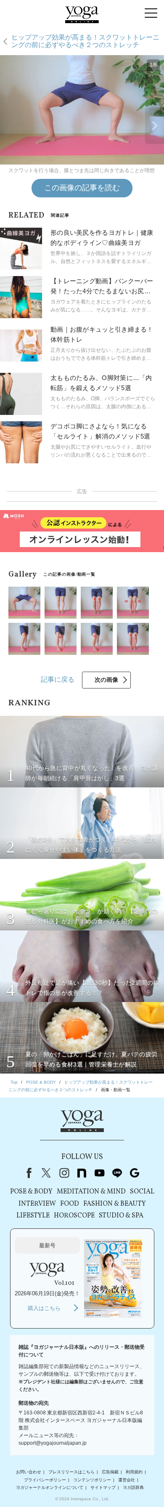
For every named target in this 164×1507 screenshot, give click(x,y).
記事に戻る (57, 679)
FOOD (69, 1204)
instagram (63, 1172)
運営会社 (126, 1480)
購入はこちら (44, 1308)
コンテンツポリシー (92, 1480)
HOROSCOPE (74, 1215)
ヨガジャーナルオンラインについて (49, 1487)
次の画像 (106, 679)
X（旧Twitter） (46, 1172)
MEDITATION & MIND (91, 1191)
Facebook (27, 1172)
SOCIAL (142, 1191)
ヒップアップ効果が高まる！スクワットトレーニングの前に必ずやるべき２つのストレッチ (85, 41)
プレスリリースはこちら (71, 1472)
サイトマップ (103, 1487)
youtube (99, 1172)
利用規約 (134, 1472)
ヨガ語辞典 (133, 1487)
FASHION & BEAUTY (114, 1204)
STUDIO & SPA (121, 1215)
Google (134, 1172)
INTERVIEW (37, 1204)
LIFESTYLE (33, 1215)
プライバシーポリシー (45, 1480)
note (81, 1172)
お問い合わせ (28, 1472)
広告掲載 (110, 1472)
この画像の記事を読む (82, 187)
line (116, 1172)
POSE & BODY (31, 1191)
